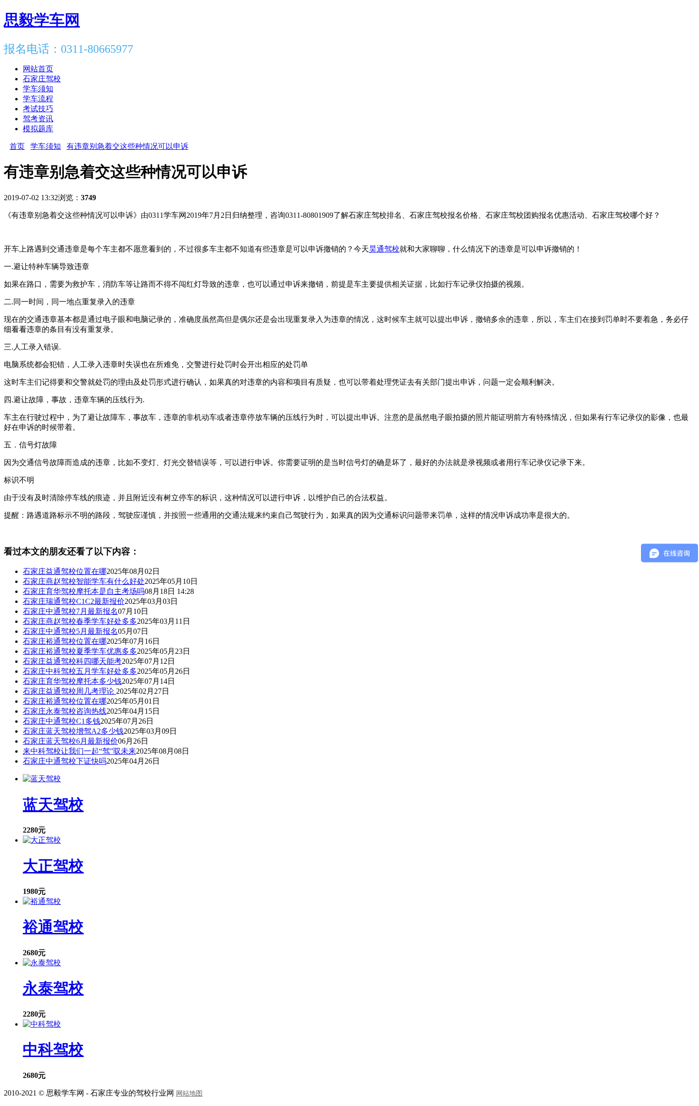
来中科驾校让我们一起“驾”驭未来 (79, 751)
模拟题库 (38, 129)
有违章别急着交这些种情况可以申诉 (127, 146)
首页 (17, 146)
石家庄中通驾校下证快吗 (65, 761)
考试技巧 (38, 109)
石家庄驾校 (42, 79)
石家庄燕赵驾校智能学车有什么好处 (84, 581)
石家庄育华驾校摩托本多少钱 (72, 681)
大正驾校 (53, 865)
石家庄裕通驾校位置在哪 (65, 641)
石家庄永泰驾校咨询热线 (65, 711)
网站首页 (38, 69)
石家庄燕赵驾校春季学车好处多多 (80, 621)
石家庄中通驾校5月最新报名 (70, 631)
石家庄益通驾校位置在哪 (65, 571)
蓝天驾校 (53, 804)
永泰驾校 (53, 988)
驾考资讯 (38, 119)
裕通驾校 (53, 926)
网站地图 (189, 1093)
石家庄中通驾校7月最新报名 (70, 611)
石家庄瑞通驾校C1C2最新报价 (74, 601)
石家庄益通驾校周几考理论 (69, 691)
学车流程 (38, 99)
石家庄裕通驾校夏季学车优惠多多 (80, 651)
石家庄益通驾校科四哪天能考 (72, 661)
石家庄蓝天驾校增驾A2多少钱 (73, 731)
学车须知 (38, 89)
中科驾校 (53, 1049)
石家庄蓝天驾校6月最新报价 (70, 741)
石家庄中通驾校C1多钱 (61, 721)
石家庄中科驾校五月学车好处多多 (80, 671)
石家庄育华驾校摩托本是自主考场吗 (84, 591)
